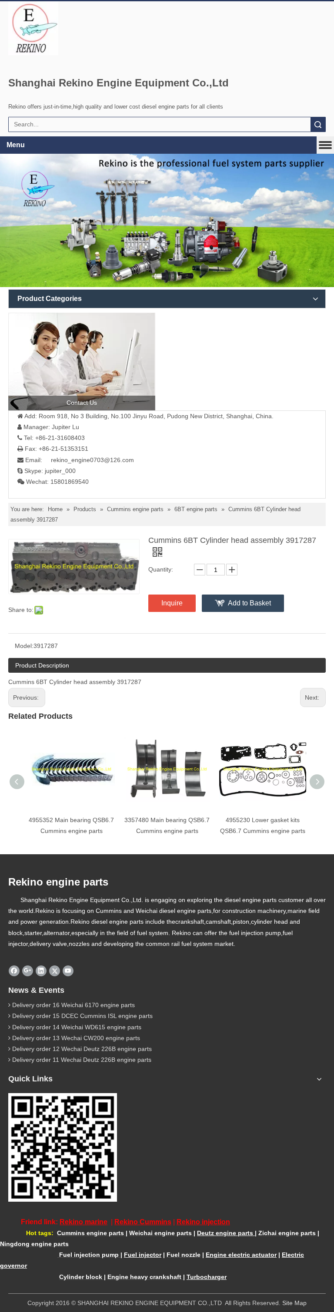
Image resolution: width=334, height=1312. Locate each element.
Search (318, 124)
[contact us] (81, 361)
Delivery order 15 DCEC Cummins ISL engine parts (82, 1015)
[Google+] (27, 970)
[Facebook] (14, 970)
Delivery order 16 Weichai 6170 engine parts (73, 1004)
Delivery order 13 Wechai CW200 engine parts (76, 1037)
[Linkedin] (41, 970)
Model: (24, 645)
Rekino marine (83, 1222)
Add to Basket (249, 603)
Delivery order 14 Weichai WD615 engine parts (76, 1027)
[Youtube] (68, 970)
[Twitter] (54, 970)
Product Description (42, 665)
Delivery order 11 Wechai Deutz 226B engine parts (81, 1059)
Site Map (294, 1302)
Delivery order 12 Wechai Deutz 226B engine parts (82, 1048)
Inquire (172, 603)
